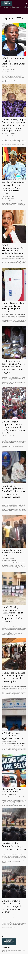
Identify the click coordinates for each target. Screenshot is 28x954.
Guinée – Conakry (7, 71)
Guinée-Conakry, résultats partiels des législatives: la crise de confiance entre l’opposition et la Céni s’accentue (12, 614)
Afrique (17, 256)
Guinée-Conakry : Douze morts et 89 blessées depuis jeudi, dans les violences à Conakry (12, 906)
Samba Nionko (13, 69)
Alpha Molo (13, 133)
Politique (12, 71)
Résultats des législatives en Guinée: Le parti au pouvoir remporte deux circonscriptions (13, 676)
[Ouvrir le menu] (26, 3)
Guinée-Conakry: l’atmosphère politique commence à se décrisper (14, 846)
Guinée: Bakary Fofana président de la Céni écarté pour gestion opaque (13, 307)
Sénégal (15, 560)
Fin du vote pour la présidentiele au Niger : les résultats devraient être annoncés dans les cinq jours (13, 367)
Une (23, 437)
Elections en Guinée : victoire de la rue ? (12, 790)
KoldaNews (6, 947)
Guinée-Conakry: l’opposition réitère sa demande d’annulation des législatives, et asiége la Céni (13, 427)
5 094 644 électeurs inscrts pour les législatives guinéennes (13, 736)
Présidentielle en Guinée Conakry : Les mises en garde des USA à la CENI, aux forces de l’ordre (14, 188)
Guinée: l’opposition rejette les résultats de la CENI (13, 553)
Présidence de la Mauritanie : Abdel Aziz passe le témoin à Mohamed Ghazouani (13, 249)
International (16, 437)
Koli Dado (12, 256)
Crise (18, 314)
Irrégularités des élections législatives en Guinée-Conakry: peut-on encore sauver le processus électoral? (13, 491)
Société (24, 854)
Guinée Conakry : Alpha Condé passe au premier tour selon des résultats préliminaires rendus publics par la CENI (14, 125)
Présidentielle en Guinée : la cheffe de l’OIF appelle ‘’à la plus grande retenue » (14, 62)
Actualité (5, 437)
